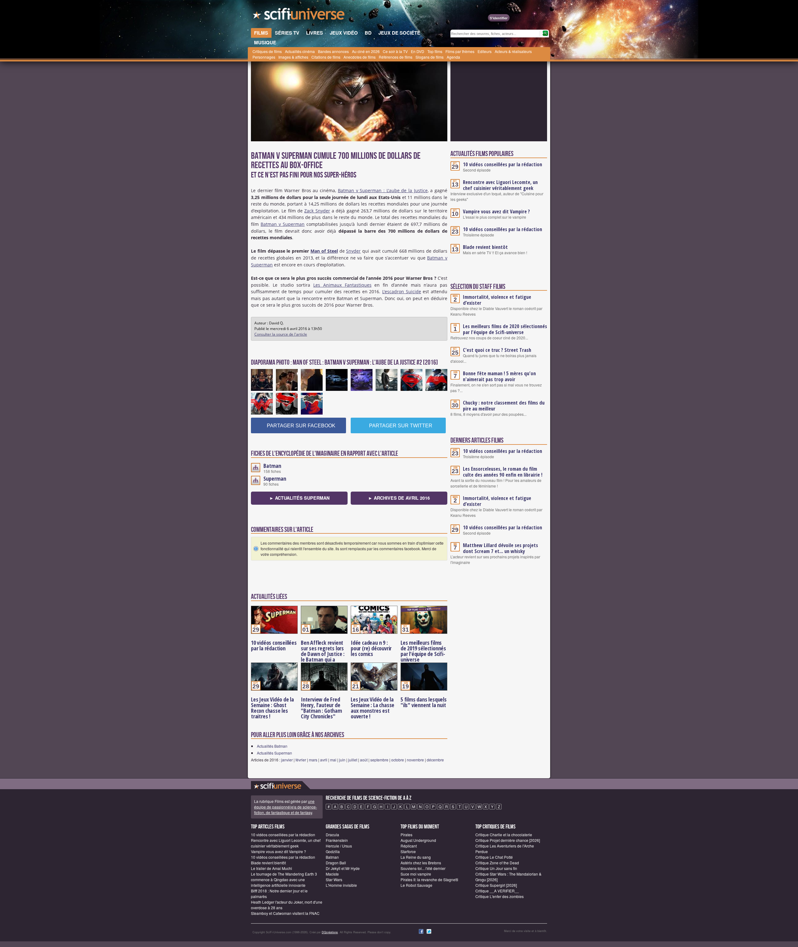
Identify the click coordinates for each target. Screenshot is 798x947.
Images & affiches (293, 57)
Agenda (453, 57)
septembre (379, 759)
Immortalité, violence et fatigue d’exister (497, 300)
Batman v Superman (283, 224)
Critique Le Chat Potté (494, 857)
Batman (272, 465)
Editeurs (485, 51)
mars (313, 759)
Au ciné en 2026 (366, 51)
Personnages (263, 57)
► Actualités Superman (299, 498)
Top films (434, 51)
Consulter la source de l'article (280, 334)
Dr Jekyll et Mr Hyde (343, 868)
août (364, 759)
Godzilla (333, 851)
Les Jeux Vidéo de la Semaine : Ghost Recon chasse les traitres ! (272, 708)
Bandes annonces (333, 51)
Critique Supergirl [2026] (496, 885)
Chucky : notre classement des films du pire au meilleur (504, 405)
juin (342, 759)
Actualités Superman (274, 752)
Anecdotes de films (360, 57)
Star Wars (334, 879)
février (301, 759)
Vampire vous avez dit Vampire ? (496, 211)
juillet (352, 759)
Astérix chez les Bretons (421, 862)
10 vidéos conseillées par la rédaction (274, 645)
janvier (287, 759)
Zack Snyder (317, 211)
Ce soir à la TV (395, 51)
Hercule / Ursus (339, 845)
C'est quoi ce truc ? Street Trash (497, 350)
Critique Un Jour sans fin (496, 868)
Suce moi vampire (416, 874)
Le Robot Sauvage (416, 885)
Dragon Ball (336, 862)
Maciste (332, 874)
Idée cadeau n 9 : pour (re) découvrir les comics (371, 648)
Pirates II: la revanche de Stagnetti (429, 879)
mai (333, 759)
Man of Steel (324, 251)
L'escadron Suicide (401, 291)
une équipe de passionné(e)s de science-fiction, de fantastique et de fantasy (285, 807)
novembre (415, 759)
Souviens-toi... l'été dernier (423, 868)
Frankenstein (337, 840)
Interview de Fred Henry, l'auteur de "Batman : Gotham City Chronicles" (321, 708)
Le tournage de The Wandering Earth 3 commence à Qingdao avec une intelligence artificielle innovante (284, 879)
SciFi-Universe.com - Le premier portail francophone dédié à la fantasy (299, 15)
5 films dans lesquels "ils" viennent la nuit (424, 702)
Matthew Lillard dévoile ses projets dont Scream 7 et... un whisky (500, 548)
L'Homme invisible (341, 885)
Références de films (395, 57)
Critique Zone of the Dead (497, 862)
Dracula (332, 834)
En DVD (417, 51)
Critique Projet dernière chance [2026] (507, 840)
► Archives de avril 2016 (399, 498)
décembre (435, 759)
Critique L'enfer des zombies (499, 896)
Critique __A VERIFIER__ (497, 890)
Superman (274, 478)
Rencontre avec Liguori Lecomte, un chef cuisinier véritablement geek (500, 185)
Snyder (353, 251)
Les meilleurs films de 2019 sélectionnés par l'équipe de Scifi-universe (423, 651)
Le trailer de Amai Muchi (271, 868)
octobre (397, 759)
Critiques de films (267, 51)
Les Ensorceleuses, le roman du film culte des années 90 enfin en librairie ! (502, 471)
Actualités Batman (272, 746)
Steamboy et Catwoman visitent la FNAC (285, 913)
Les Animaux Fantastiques (342, 285)
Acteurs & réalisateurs (513, 51)
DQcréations (330, 932)
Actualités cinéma (300, 51)
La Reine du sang (416, 857)
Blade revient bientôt (485, 247)
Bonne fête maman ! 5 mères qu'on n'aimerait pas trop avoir (499, 376)
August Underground (418, 840)
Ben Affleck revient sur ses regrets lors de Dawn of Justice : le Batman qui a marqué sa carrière (322, 654)
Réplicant (409, 845)
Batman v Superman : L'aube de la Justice (383, 190)
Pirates (406, 834)
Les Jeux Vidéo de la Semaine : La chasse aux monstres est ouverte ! (372, 708)
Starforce (408, 851)
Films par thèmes (459, 51)
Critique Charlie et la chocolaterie (503, 834)
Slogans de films (430, 57)
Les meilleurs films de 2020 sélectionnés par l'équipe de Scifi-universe (505, 329)
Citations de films (325, 57)
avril (323, 759)
